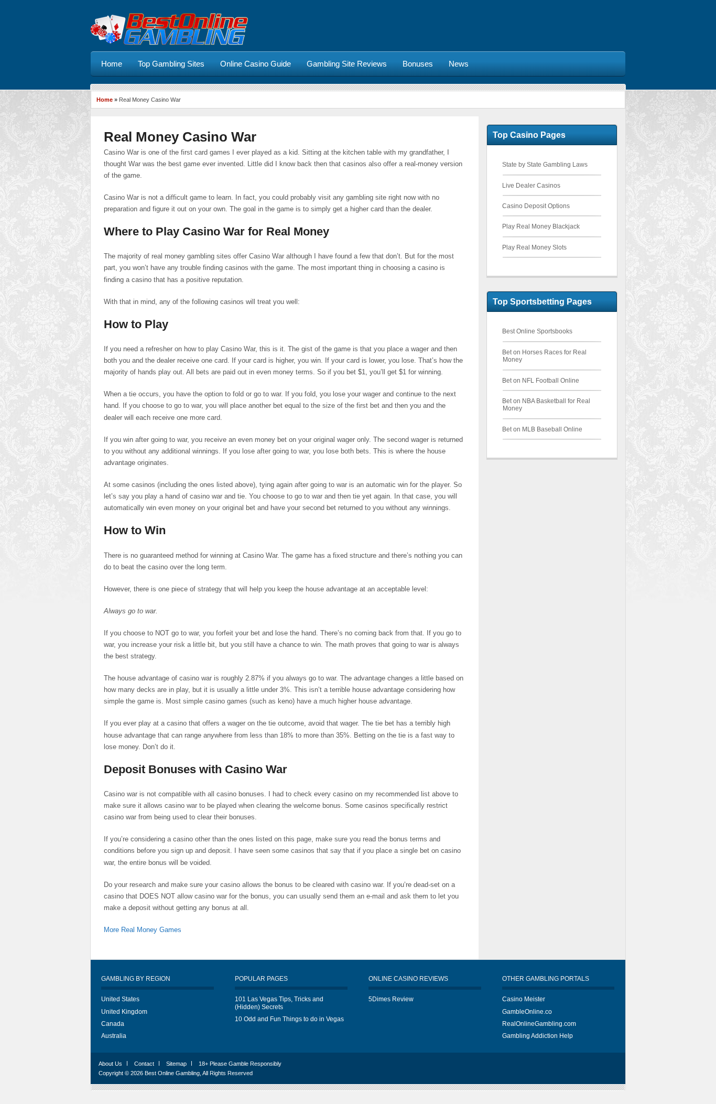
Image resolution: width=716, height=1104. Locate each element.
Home (104, 99)
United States (120, 999)
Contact (144, 1063)
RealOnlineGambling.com (539, 1023)
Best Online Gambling (172, 1073)
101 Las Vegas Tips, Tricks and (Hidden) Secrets (279, 1002)
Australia (113, 1036)
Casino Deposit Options (536, 206)
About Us (110, 1063)
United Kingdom (124, 1011)
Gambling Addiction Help (537, 1036)
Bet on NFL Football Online (540, 380)
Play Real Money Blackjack (541, 226)
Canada (112, 1023)
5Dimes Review (391, 999)
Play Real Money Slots (534, 247)
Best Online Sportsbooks (537, 331)
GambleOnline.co (527, 1011)
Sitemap (176, 1063)
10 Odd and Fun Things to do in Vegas (289, 1019)
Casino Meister (523, 999)
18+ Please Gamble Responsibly (240, 1063)
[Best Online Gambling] (169, 43)
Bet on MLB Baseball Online (542, 429)
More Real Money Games (142, 930)
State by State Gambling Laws (545, 164)
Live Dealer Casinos (531, 185)
